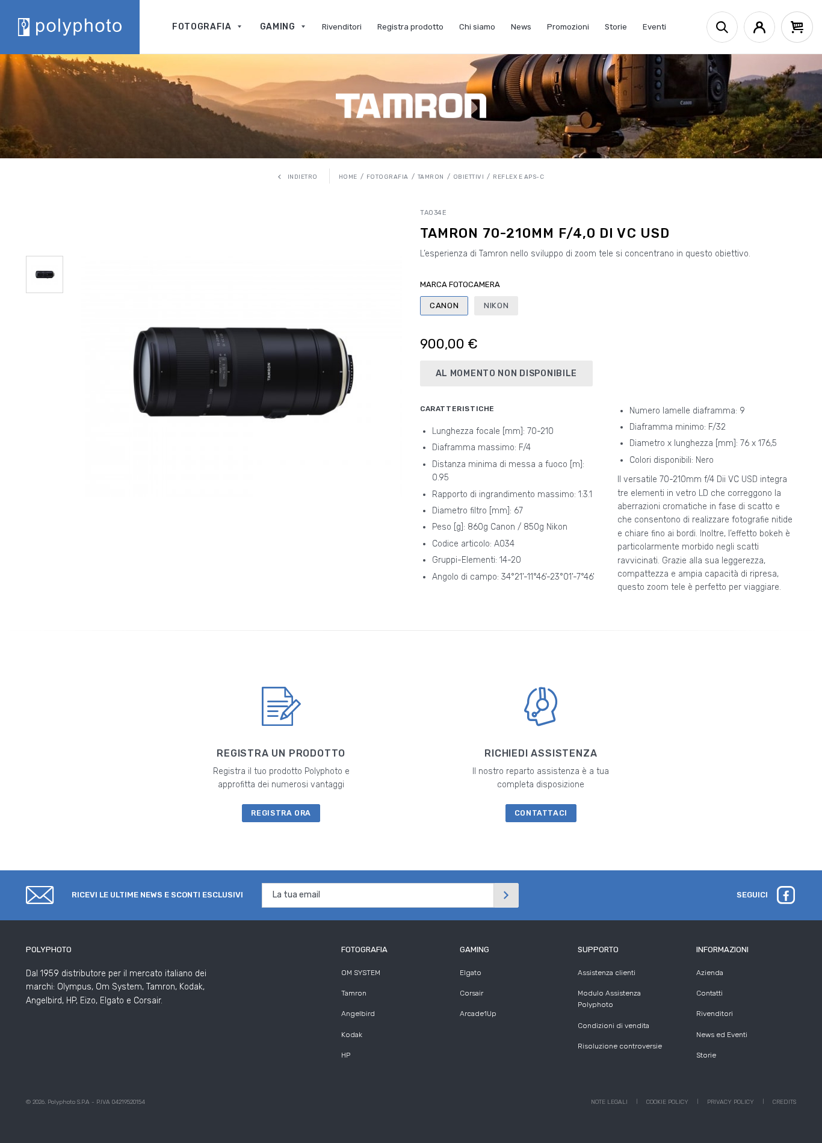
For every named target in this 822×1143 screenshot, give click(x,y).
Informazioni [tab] (722, 949)
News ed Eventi (721, 1034)
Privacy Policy (730, 1102)
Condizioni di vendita (613, 1025)
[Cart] (797, 27)
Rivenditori (714, 1013)
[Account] (759, 27)
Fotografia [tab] (364, 949)
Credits (784, 1102)
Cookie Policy (667, 1102)
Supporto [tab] (598, 949)
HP (345, 1055)
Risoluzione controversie (620, 1046)
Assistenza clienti (606, 972)
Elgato (470, 972)
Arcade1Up (478, 1013)
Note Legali (609, 1102)
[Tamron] (411, 106)
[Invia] (506, 895)
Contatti (709, 993)
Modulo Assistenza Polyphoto (609, 999)
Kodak (351, 1034)
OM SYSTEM (360, 972)
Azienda (709, 972)
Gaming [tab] (474, 949)
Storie (706, 1055)
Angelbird (358, 1013)
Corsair (471, 993)
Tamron (353, 993)
